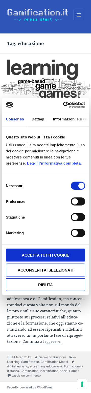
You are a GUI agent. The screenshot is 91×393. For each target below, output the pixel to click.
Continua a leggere (41, 341)
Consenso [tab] (15, 119)
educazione (54, 366)
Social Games (69, 371)
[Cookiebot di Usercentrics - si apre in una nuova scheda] (64, 105)
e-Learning (37, 366)
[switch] (78, 202)
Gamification (30, 362)
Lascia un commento (26, 375)
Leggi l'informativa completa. (54, 163)
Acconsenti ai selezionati (45, 270)
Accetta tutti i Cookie (45, 255)
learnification (49, 371)
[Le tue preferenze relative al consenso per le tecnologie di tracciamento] (82, 384)
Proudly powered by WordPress (29, 387)
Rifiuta (45, 285)
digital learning (17, 366)
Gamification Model (54, 362)
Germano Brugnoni (52, 357)
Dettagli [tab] (39, 119)
